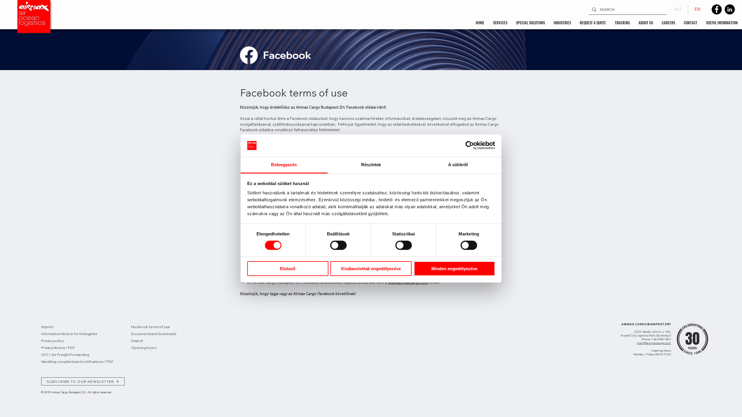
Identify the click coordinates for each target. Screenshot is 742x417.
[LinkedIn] (730, 9)
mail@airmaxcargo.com (654, 343)
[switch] (338, 245)
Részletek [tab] (371, 164)
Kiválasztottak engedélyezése (371, 268)
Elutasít (287, 268)
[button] (500, 22)
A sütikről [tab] (458, 164)
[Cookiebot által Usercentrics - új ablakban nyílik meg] (469, 145)
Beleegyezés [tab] (284, 164)
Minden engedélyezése (454, 268)
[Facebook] (717, 9)
